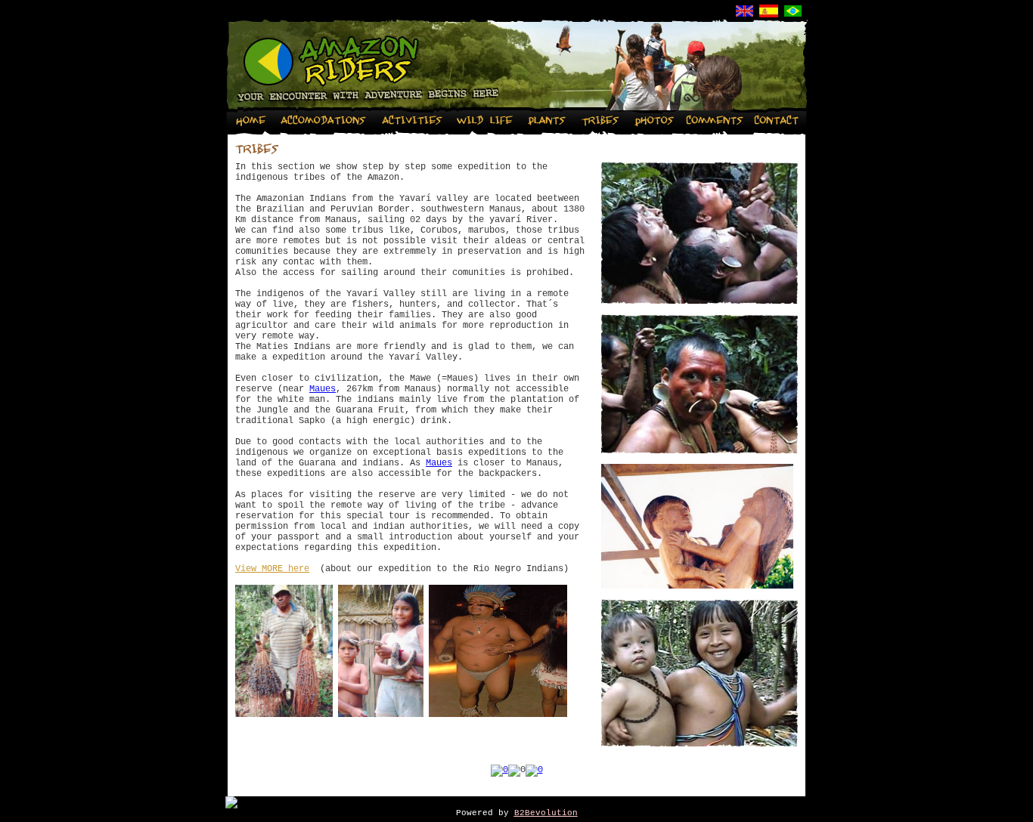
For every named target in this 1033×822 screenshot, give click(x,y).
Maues (322, 389)
